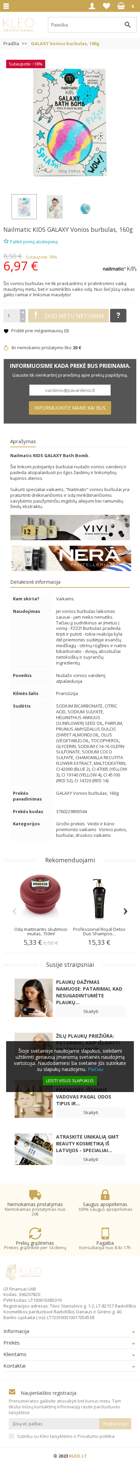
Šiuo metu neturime (75, 316)
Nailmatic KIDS (24, 229)
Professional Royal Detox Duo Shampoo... (99, 931)
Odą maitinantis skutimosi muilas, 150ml (40, 931)
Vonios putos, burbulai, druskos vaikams (91, 832)
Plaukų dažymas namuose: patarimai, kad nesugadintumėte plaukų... (89, 992)
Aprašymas (23, 441)
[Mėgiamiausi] (106, 6)
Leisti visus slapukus (70, 1080)
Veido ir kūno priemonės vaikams (85, 826)
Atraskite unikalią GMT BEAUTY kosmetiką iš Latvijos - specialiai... (87, 1143)
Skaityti (90, 1011)
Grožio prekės (71, 824)
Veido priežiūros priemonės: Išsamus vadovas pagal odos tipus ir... (83, 1093)
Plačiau (95, 1069)
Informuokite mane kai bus (70, 408)
